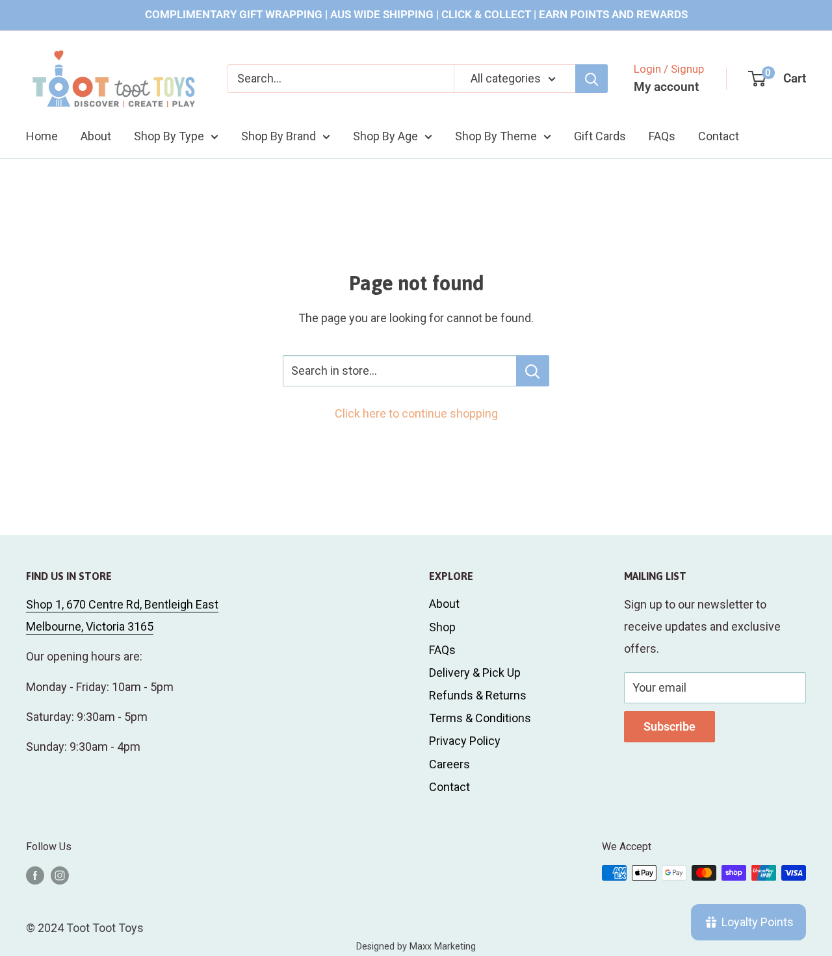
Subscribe (670, 726)
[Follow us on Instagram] (60, 875)
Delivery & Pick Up (475, 672)
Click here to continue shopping (416, 413)
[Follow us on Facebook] (35, 875)
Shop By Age (385, 135)
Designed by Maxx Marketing (416, 946)
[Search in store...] (532, 370)
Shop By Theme (496, 135)
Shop (442, 627)
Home (42, 135)
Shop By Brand (278, 135)
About (96, 135)
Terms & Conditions (480, 718)
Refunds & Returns (477, 695)
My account (666, 86)
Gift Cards (600, 135)
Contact (718, 135)
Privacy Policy (464, 741)
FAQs (662, 135)
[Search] (591, 78)
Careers (449, 764)
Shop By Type (169, 135)
